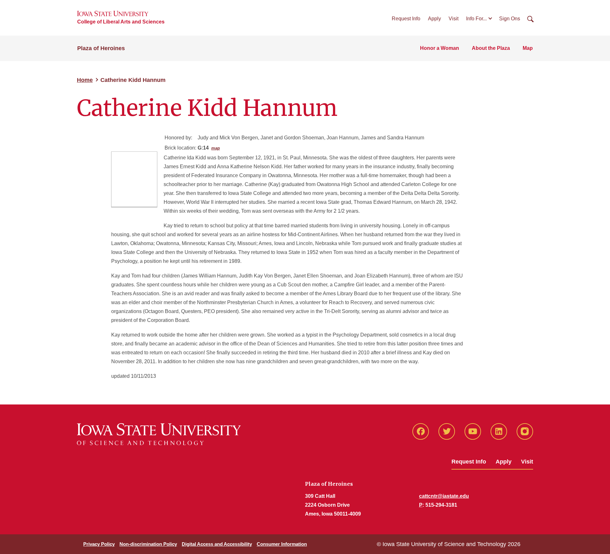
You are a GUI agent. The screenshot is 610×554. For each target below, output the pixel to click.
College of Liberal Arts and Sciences (121, 21)
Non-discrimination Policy (148, 544)
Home (85, 80)
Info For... (476, 18)
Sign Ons (509, 18)
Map (528, 48)
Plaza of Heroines (101, 48)
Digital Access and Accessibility (217, 544)
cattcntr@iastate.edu (444, 496)
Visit (453, 18)
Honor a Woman (439, 48)
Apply (434, 18)
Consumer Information (282, 544)
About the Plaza (491, 48)
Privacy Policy (99, 544)
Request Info (406, 18)
